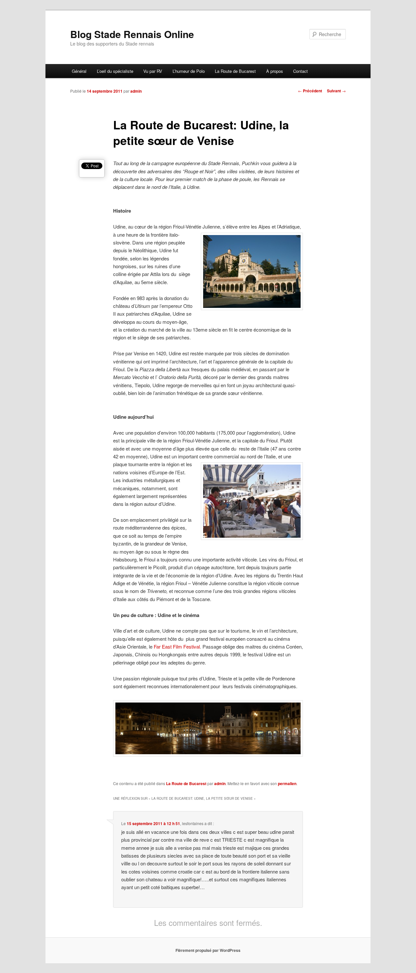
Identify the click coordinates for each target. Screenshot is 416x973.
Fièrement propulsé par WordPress (208, 950)
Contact (300, 71)
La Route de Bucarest (235, 71)
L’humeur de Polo (189, 71)
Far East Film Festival (177, 646)
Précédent (310, 91)
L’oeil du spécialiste (115, 71)
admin (136, 91)
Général (79, 71)
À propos (274, 71)
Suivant (336, 91)
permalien (287, 783)
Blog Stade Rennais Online (132, 34)
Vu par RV (152, 71)
